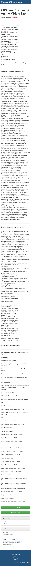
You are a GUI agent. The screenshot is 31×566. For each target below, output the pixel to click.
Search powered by (20, 562)
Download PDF (15, 507)
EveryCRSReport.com (11, 2)
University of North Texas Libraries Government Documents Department (13, 541)
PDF (7, 523)
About (15, 553)
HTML (4, 523)
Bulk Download (15, 554)
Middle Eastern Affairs (8, 534)
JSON (11, 544)
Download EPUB (15, 513)
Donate (15, 559)
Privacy (15, 558)
